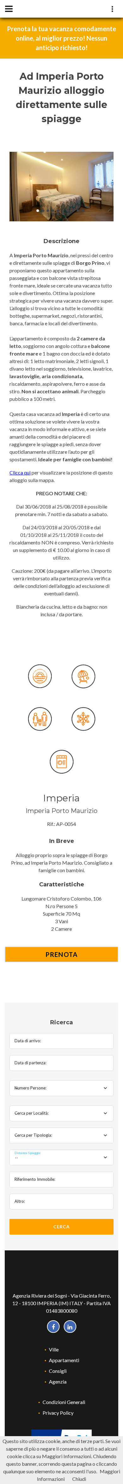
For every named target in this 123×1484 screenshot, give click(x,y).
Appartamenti (64, 1360)
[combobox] (61, 1088)
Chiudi (79, 1479)
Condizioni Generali (64, 1402)
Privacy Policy (58, 1413)
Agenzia (58, 1381)
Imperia (61, 798)
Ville (54, 1349)
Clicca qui (20, 472)
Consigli (58, 1371)
